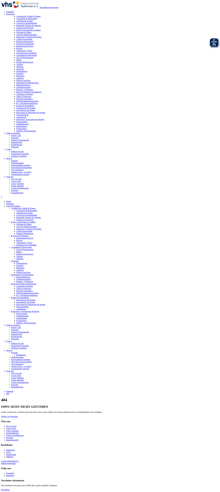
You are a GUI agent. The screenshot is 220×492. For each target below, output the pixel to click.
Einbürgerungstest (23, 279)
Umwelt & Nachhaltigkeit (26, 215)
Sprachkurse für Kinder (25, 302)
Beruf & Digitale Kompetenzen (23, 284)
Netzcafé (14, 138)
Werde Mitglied (17, 186)
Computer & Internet (24, 286)
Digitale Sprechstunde (20, 140)
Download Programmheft (21, 168)
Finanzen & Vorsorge (24, 220)
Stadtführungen (22, 316)
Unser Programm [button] (13, 206)
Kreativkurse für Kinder (26, 300)
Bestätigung (21, 355)
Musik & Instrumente (24, 233)
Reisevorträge (21, 314)
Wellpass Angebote (19, 156)
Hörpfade (15, 147)
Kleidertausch (16, 145)
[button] (9, 416)
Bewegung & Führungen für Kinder (30, 304)
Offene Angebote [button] (13, 133)
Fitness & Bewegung (24, 254)
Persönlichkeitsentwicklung (27, 293)
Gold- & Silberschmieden (26, 227)
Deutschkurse (21, 263)
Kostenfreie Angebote (20, 154)
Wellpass (19, 259)
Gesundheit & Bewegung (21, 247)
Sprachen (15, 261)
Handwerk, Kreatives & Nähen (28, 229)
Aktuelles (10, 12)
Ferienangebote (22, 307)
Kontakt (14, 161)
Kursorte (14, 190)
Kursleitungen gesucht (20, 174)
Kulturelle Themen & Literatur (28, 217)
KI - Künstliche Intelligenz (27, 295)
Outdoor (19, 256)
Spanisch (20, 270)
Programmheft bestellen (20, 165)
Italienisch (20, 268)
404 (7, 394)
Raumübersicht (17, 193)
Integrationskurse (23, 277)
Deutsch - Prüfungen (24, 282)
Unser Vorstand (17, 184)
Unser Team (16, 181)
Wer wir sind (16, 179)
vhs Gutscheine (17, 170)
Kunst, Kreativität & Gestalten (23, 222)
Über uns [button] (9, 177)
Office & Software (23, 288)
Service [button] (9, 158)
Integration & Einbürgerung (22, 275)
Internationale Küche (24, 238)
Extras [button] (8, 149)
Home (8, 201)
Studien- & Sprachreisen (26, 323)
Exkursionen (21, 321)
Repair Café (16, 135)
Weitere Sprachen (23, 272)
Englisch (19, 266)
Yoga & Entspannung (25, 249)
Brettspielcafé (16, 142)
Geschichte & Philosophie (26, 211)
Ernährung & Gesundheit (26, 245)
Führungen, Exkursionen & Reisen (25, 311)
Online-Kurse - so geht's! (21, 172)
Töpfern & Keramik (24, 231)
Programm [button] (10, 14)
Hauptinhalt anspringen (48, 7)
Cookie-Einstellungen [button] (9, 461)
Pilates (19, 252)
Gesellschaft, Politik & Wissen (23, 208)
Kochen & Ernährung (20, 236)
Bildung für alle (17, 151)
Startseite (9, 391)
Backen (19, 240)
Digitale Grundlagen (24, 291)
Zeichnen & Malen (23, 224)
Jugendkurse (21, 309)
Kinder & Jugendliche (20, 298)
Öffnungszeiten (17, 163)
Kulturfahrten (21, 318)
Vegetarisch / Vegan (24, 243)
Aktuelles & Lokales (24, 213)
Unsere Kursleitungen (20, 188)
